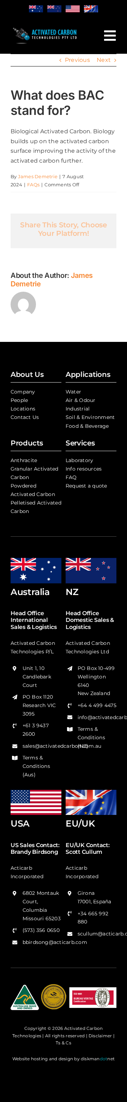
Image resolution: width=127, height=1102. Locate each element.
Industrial (78, 409)
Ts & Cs (63, 1042)
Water (73, 392)
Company (23, 392)
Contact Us (25, 417)
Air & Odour (81, 400)
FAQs (33, 184)
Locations (23, 409)
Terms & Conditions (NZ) (91, 737)
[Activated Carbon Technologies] (45, 27)
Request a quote (86, 486)
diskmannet (98, 1058)
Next (104, 60)
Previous (77, 60)
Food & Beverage (87, 426)
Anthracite (24, 460)
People (19, 400)
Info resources (84, 469)
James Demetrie (38, 176)
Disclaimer (100, 1035)
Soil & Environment (90, 417)
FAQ (71, 477)
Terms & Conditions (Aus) (36, 766)
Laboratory (79, 460)
